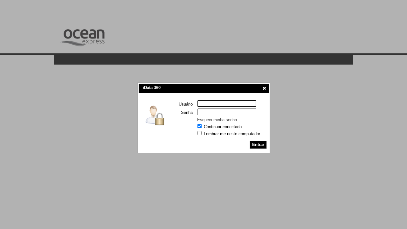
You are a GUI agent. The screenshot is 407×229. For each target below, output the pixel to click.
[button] (264, 88)
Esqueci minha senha (217, 119)
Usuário (186, 104)
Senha (187, 112)
